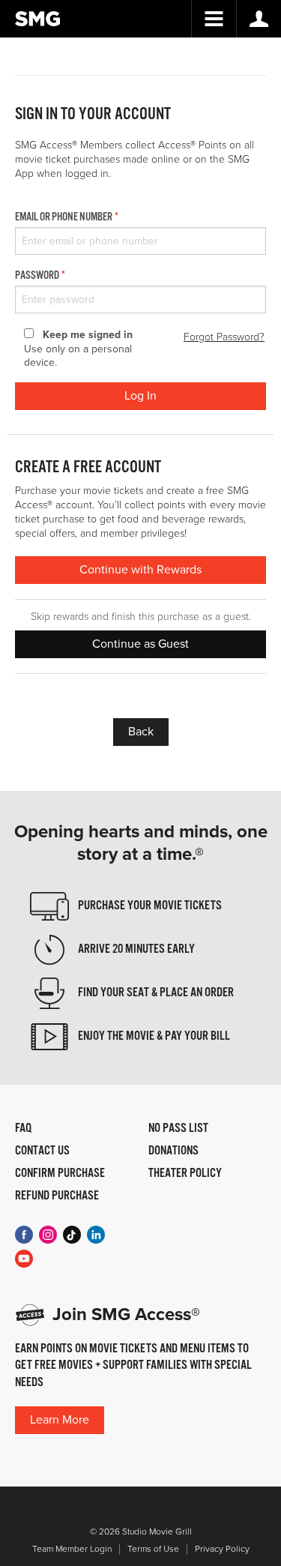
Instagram (48, 1235)
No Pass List (178, 1129)
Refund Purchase (57, 1196)
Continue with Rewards (140, 569)
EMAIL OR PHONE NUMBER (63, 217)
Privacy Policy (222, 1549)
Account (258, 18)
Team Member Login (72, 1549)
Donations (173, 1151)
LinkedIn (96, 1235)
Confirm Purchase (60, 1174)
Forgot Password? (224, 337)
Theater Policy (185, 1174)
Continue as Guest (140, 643)
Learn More (59, 1419)
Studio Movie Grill (37, 18)
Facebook (24, 1235)
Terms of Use (153, 1549)
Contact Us (42, 1151)
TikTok (72, 1235)
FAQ (23, 1129)
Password (37, 276)
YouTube (24, 1259)
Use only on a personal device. (78, 349)
